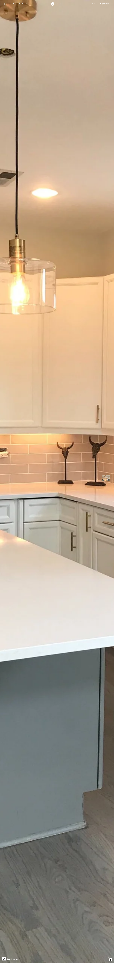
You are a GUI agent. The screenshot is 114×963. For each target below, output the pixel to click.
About (14, 4)
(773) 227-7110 (104, 4)
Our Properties (24, 4)
